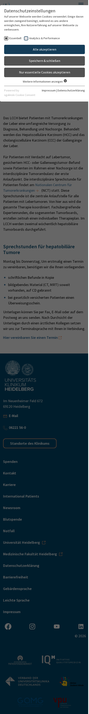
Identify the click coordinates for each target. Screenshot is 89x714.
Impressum (49, 90)
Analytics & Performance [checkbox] (44, 38)
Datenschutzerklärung (71, 90)
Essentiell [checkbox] (15, 38)
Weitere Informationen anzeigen (43, 81)
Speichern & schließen (44, 61)
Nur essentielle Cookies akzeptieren (44, 72)
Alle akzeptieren (44, 49)
